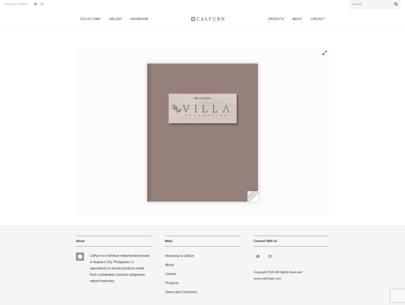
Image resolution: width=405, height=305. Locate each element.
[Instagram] (42, 4)
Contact (170, 274)
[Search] (396, 4)
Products (172, 283)
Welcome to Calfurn (179, 256)
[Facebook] (35, 4)
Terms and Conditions (181, 292)
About (169, 265)
